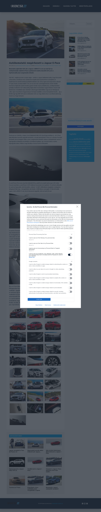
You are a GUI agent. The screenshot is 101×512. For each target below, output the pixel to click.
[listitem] (50, 234)
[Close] (77, 207)
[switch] (70, 238)
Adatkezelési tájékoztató (59, 305)
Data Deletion (39, 305)
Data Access (48, 305)
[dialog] (50, 256)
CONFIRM (39, 299)
